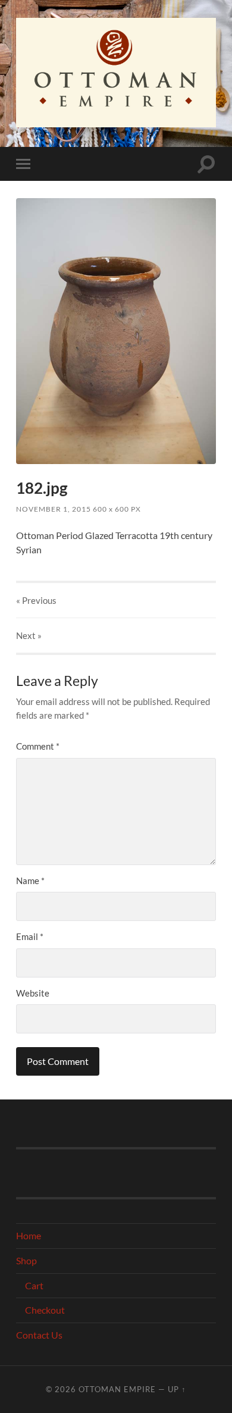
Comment (37, 746)
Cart (34, 1285)
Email (29, 936)
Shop (26, 1260)
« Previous (36, 600)
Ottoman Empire (117, 1389)
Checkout (45, 1309)
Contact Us (39, 1334)
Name (30, 880)
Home (28, 1235)
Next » (29, 635)
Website (32, 993)
